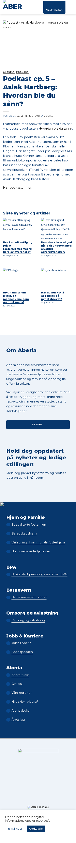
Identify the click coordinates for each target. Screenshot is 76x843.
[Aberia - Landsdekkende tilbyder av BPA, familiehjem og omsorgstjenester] (13, 7)
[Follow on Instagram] (32, 798)
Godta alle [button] (36, 828)
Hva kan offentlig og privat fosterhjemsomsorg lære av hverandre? (17, 247)
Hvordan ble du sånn (55, 128)
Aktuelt (9, 72)
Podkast (22, 72)
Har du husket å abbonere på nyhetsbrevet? (52, 296)
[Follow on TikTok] (38, 798)
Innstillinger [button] (14, 828)
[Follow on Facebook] (26, 798)
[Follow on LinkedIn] (44, 798)
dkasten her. (23, 187)
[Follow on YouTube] (50, 798)
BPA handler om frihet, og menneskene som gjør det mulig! (16, 297)
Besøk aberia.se (40, 806)
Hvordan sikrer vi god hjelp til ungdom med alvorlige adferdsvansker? (56, 247)
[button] (71, 7)
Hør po (8, 187)
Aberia (48, 116)
